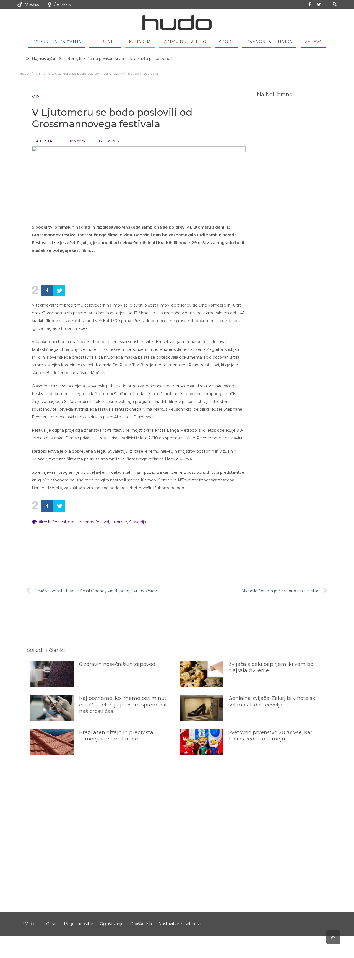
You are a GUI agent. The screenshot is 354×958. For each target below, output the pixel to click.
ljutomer (119, 521)
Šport (226, 41)
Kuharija (140, 41)
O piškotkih (141, 923)
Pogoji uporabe (78, 923)
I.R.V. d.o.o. (29, 923)
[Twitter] (319, 4)
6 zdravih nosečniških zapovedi (118, 664)
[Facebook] (47, 290)
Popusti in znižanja (56, 41)
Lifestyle (104, 41)
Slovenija (137, 521)
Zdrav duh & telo (185, 41)
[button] (334, 4)
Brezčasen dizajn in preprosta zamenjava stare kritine (116, 735)
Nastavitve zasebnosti (179, 923)
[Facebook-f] (310, 4)
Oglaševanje (112, 923)
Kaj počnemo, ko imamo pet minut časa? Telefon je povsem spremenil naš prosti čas (122, 704)
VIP (35, 96)
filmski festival (52, 521)
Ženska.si (62, 4)
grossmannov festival (88, 521)
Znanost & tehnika (269, 41)
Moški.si (32, 4)
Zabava (313, 41)
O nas (51, 923)
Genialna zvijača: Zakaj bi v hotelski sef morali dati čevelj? (272, 701)
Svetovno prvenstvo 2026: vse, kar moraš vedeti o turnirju (270, 735)
